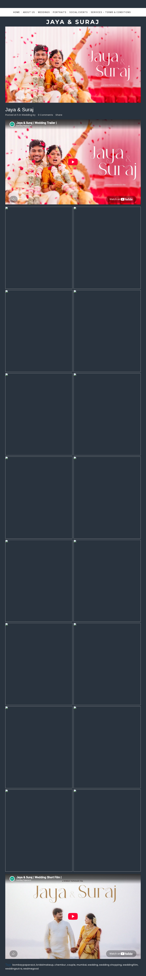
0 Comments (45, 115)
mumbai (82, 964)
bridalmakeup (45, 964)
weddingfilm (130, 964)
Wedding (27, 115)
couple (71, 964)
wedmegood (31, 968)
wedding (93, 964)
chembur (60, 964)
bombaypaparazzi (23, 964)
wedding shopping (110, 964)
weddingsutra (13, 968)
